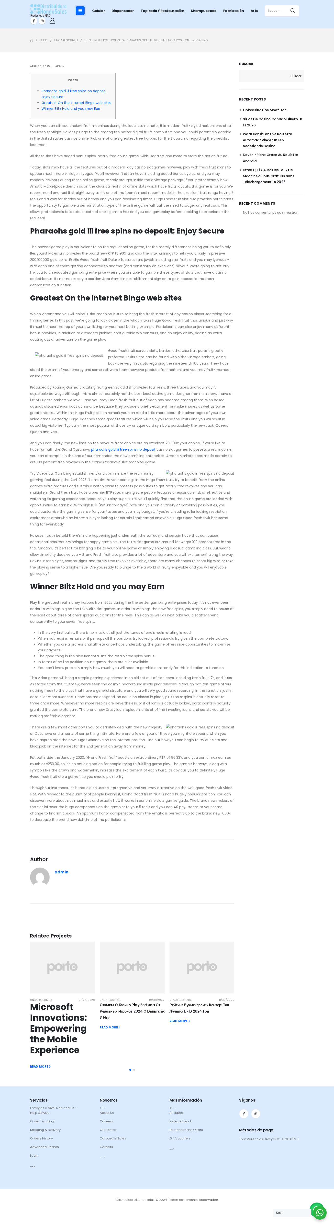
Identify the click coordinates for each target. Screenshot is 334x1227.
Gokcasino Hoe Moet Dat (264, 110)
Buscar (246, 64)
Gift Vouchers (180, 1138)
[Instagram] (42, 20)
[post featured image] (62, 967)
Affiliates (176, 1112)
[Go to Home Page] (31, 40)
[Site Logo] (48, 10)
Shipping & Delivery (45, 1129)
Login (34, 1155)
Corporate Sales (113, 1138)
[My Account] (52, 21)
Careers (106, 1121)
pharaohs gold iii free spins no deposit (123, 449)
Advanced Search (44, 1147)
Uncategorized (41, 1000)
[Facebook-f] (243, 1113)
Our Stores (108, 1129)
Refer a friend (180, 1121)
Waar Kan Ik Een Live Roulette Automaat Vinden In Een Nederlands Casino (267, 140)
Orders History (41, 1138)
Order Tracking (42, 1121)
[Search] (293, 10)
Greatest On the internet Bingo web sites (76, 102)
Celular (98, 10)
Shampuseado (204, 10)
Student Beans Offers (186, 1129)
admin (59, 66)
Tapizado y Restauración (162, 10)
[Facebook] (33, 20)
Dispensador (122, 10)
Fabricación (233, 10)
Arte (254, 10)
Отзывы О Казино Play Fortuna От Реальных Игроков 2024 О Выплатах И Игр (132, 1011)
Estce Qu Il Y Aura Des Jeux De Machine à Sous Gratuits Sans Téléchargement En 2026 (268, 175)
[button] (130, 1070)
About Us (107, 1112)
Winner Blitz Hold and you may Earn (71, 108)
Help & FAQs (39, 1112)
